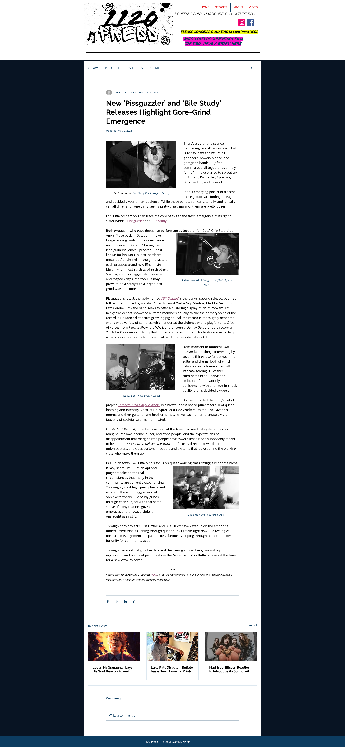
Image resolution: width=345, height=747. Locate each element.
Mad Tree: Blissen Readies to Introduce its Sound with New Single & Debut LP (230, 669)
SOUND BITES (158, 68)
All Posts (93, 68)
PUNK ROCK (112, 68)
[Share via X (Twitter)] (116, 601)
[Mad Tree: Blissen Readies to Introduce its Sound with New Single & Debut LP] (231, 646)
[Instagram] (241, 22)
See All (253, 625)
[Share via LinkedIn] (125, 601)
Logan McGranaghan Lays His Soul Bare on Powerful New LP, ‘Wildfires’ (113, 669)
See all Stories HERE (176, 742)
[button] (252, 68)
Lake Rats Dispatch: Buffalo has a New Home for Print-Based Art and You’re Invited (172, 669)
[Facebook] (250, 22)
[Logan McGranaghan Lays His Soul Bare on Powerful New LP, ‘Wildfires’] (114, 646)
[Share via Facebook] (107, 601)
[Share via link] (134, 601)
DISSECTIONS (135, 68)
